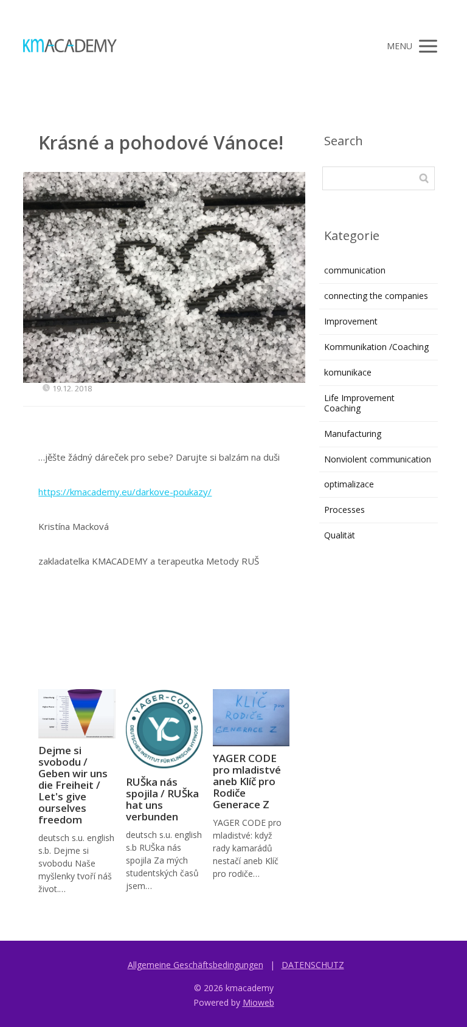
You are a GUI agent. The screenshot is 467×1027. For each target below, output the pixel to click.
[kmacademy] (70, 46)
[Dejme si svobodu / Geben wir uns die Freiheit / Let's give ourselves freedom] (76, 713)
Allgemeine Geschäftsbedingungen (195, 964)
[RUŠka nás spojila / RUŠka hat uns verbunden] (164, 730)
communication (355, 270)
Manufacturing (352, 433)
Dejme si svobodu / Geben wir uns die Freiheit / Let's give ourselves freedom (73, 784)
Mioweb (258, 1002)
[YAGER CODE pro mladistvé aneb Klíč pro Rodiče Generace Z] (251, 718)
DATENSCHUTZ (313, 964)
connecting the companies (376, 295)
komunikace (348, 372)
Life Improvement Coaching (359, 403)
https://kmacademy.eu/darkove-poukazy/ (125, 492)
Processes (344, 509)
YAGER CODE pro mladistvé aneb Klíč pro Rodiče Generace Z (247, 781)
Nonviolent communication (377, 459)
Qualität (339, 535)
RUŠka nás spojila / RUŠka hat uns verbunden (162, 799)
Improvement (351, 321)
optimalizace (349, 484)
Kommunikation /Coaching (376, 346)
